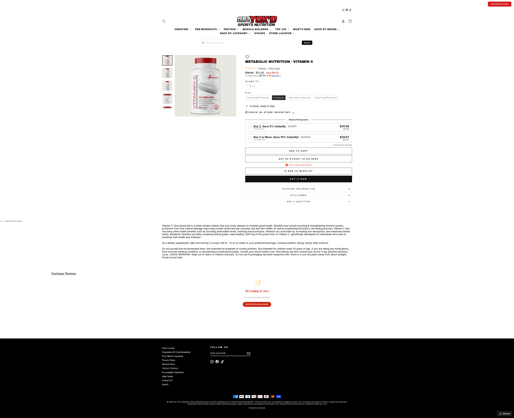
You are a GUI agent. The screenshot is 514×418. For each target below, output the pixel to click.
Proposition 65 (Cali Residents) (176, 352)
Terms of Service (170, 368)
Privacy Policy (168, 360)
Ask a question (298, 201)
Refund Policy (168, 364)
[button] (247, 57)
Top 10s (281, 29)
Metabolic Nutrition (11, 221)
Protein (230, 29)
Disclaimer (298, 195)
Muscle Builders (256, 29)
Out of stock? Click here (299, 159)
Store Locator (280, 33)
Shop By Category (234, 33)
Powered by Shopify (257, 408)
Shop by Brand (325, 29)
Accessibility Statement (173, 372)
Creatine (182, 29)
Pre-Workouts (206, 29)
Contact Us (167, 380)
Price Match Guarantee (172, 356)
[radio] (257, 97)
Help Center (167, 376)
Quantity (252, 81)
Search (307, 43)
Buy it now (298, 179)
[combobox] (257, 42)
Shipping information (298, 189)
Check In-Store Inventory (269, 112)
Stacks (259, 33)
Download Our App (499, 4)
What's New (301, 29)
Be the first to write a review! (257, 304)
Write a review (274, 68)
